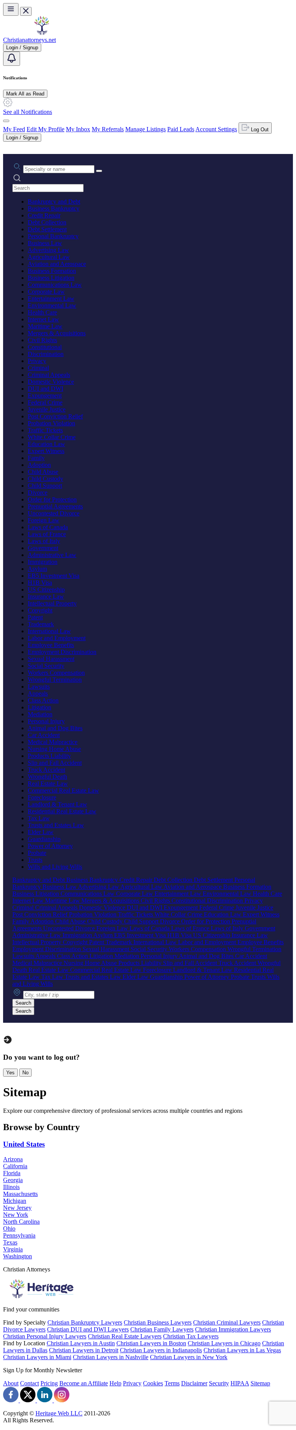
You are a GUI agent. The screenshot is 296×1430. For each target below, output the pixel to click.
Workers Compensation (56, 672)
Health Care (42, 312)
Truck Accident (46, 769)
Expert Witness (46, 451)
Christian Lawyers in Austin (81, 1343)
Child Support (45, 485)
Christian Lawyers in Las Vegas (242, 1350)
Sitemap (260, 1383)
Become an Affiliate (83, 1383)
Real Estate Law (48, 783)
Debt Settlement (47, 229)
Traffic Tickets (45, 430)
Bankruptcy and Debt (54, 201)
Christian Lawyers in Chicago (224, 1343)
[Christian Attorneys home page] (41, 33)
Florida (11, 1173)
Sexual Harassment (51, 659)
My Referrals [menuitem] (108, 129)
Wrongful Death (47, 776)
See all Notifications (27, 112)
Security (219, 1383)
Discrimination (46, 354)
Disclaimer (194, 1383)
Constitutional (45, 347)
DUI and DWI (45, 388)
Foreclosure (42, 797)
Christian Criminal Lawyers (227, 1322)
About (10, 1383)
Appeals (38, 693)
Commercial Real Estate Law (63, 790)
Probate (37, 853)
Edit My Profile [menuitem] (45, 129)
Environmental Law (52, 305)
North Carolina (21, 1221)
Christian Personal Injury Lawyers (44, 1336)
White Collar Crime (52, 437)
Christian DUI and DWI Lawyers (88, 1329)
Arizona (13, 1159)
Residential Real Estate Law (62, 811)
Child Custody (45, 478)
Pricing (49, 1383)
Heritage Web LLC (58, 1413)
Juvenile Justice (47, 409)
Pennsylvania (19, 1235)
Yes (10, 1072)
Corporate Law (46, 291)
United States (24, 1144)
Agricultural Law (49, 257)
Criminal (38, 368)
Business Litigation (51, 277)
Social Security (46, 665)
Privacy (37, 361)
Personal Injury (46, 721)
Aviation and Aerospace (57, 264)
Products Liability (49, 756)
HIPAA (239, 1383)
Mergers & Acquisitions (57, 333)
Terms (172, 1383)
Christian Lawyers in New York (188, 1357)
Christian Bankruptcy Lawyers (84, 1322)
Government (43, 548)
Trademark (41, 624)
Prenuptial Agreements (55, 506)
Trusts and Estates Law (56, 825)
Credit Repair (44, 215)
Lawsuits (39, 686)
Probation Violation (51, 423)
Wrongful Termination (55, 679)
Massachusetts (20, 1194)
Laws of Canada (48, 527)
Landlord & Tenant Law (57, 804)
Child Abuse (43, 471)
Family (36, 458)
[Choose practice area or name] (99, 171)
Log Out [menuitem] (259, 129)
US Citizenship (46, 589)
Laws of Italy (44, 541)
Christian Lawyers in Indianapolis (161, 1350)
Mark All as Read (25, 94)
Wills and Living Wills (55, 866)
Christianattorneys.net (29, 40)
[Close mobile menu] (26, 11)
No (25, 1072)
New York (15, 1214)
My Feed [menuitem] (14, 129)
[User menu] (6, 121)
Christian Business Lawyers (158, 1322)
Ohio (9, 1228)
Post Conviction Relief (55, 416)
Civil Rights (42, 340)
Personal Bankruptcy (53, 236)
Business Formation (52, 271)
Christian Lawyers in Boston (151, 1343)
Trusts (35, 859)
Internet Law (43, 319)
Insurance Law (46, 596)
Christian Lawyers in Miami (37, 1357)
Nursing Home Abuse (54, 749)
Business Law (45, 243)
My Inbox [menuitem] (78, 129)
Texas (10, 1242)
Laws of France (47, 534)
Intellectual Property (52, 603)
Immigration (42, 562)
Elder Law (41, 832)
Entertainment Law (51, 298)
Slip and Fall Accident (55, 762)
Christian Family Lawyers (161, 1329)
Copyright (40, 610)
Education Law (46, 444)
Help (115, 1383)
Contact (29, 1383)
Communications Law (55, 284)
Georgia (13, 1180)
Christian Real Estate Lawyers (124, 1336)
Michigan (14, 1201)
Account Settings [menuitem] (216, 129)
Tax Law (39, 818)
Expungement (45, 395)
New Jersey (17, 1207)
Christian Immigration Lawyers (233, 1329)
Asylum (37, 568)
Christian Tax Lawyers (191, 1336)
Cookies (153, 1383)
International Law (49, 631)
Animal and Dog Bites (55, 728)
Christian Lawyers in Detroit (83, 1350)
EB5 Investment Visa (53, 575)
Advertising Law (48, 250)
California (15, 1166)
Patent (35, 617)
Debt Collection (47, 222)
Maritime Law (45, 326)
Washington (17, 1256)
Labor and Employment (57, 638)
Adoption (39, 465)
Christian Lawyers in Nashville (110, 1357)
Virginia (13, 1249)
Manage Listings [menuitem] (145, 129)
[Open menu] (10, 9)
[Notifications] (11, 59)
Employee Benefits (51, 645)
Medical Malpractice (52, 742)
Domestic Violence (51, 381)
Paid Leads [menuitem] (180, 129)
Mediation (40, 714)
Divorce (37, 492)
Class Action (43, 700)
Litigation (39, 707)
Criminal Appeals (49, 374)
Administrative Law (52, 555)
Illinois (11, 1187)
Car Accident (44, 735)
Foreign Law (43, 520)
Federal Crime (45, 402)
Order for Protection (52, 499)
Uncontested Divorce (53, 513)
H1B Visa (40, 582)
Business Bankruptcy (53, 208)
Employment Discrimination (62, 652)
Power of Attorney (50, 846)
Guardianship (44, 839)
